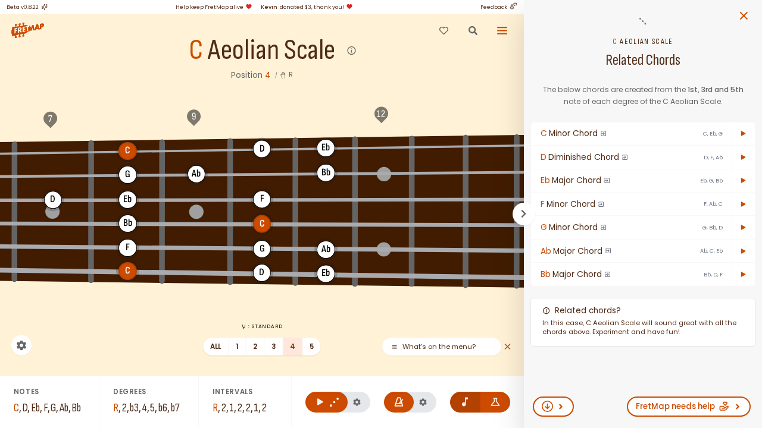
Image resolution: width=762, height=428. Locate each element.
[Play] (743, 133)
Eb (325, 147)
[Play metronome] (399, 402)
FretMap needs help (675, 406)
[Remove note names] (465, 402)
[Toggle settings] (21, 345)
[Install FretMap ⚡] (553, 406)
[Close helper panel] (507, 347)
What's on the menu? (439, 346)
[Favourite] (443, 30)
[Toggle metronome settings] (423, 402)
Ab (196, 174)
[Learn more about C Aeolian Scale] (352, 50)
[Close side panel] (743, 15)
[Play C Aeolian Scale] (326, 402)
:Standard (265, 326)
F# (491, 145)
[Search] (473, 30)
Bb (325, 172)
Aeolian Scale (271, 50)
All (215, 346)
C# (195, 150)
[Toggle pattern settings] (356, 402)
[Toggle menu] (502, 30)
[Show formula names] (495, 402)
